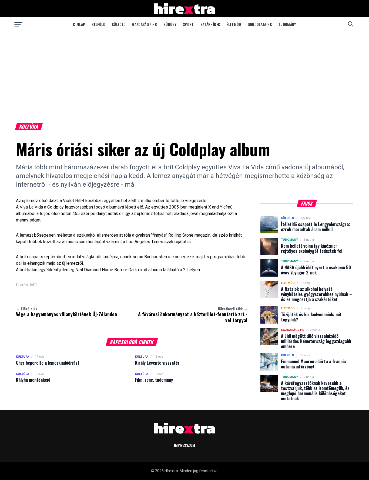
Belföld (98, 24)
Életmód (233, 24)
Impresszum (184, 445)
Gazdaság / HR (144, 24)
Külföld (119, 24)
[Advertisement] (184, 71)
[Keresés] (350, 24)
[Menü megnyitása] (18, 24)
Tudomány (287, 24)
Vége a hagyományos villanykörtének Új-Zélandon (66, 312)
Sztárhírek (210, 24)
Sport (188, 24)
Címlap (79, 24)
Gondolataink (260, 24)
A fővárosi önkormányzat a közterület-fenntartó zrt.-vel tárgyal (192, 315)
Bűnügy (169, 24)
